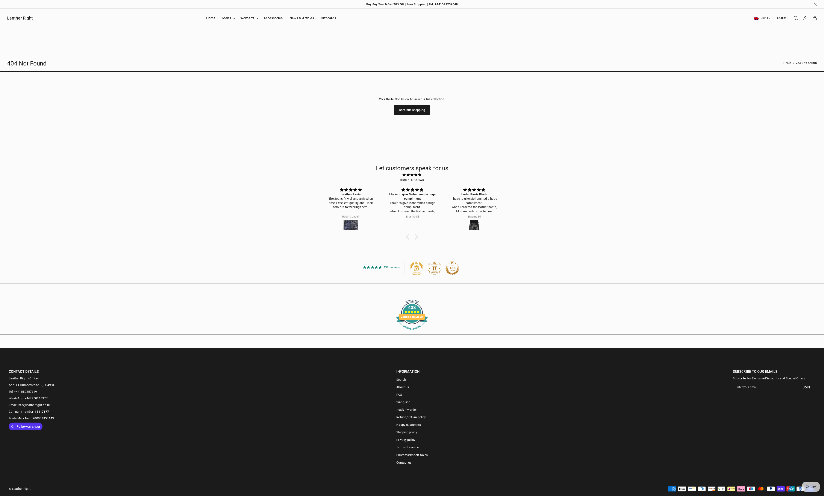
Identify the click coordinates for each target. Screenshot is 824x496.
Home (210, 18)
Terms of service (407, 447)
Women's (247, 18)
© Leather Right (20, 488)
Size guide (403, 402)
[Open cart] (814, 18)
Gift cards (328, 18)
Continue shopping (412, 110)
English (782, 18)
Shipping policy (406, 432)
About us (402, 387)
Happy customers (408, 424)
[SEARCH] (796, 18)
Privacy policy (405, 439)
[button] (409, 237)
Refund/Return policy (411, 417)
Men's (226, 18)
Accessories (273, 18)
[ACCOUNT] (805, 18)
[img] (412, 174)
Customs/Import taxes (412, 455)
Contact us (404, 462)
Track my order (406, 409)
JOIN (806, 387)
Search (401, 379)
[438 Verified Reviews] (412, 332)
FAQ (399, 394)
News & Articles (301, 18)
